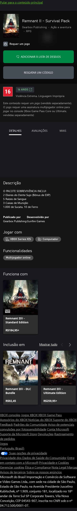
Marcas (72, 467)
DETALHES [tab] (15, 131)
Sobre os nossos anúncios (44, 472)
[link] (20, 307)
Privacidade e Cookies (54, 462)
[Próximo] (70, 345)
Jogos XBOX (29, 415)
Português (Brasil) (12, 448)
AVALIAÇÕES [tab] (39, 131)
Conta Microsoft (58, 429)
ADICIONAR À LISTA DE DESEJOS (41, 57)
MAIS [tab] (63, 131)
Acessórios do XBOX (14, 420)
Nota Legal (59, 467)
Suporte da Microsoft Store (18, 434)
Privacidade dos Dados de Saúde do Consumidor (33, 458)
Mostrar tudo (48, 344)
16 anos (23, 89)
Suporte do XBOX (65, 420)
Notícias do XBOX (40, 420)
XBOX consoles (10, 415)
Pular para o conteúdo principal (21, 2)
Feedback (6, 424)
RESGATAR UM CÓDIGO (38, 72)
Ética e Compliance (38, 467)
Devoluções (46, 434)
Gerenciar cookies (12, 467)
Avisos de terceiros (13, 472)
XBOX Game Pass (50, 415)
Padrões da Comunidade (30, 424)
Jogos (4, 443)
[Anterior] (62, 345)
